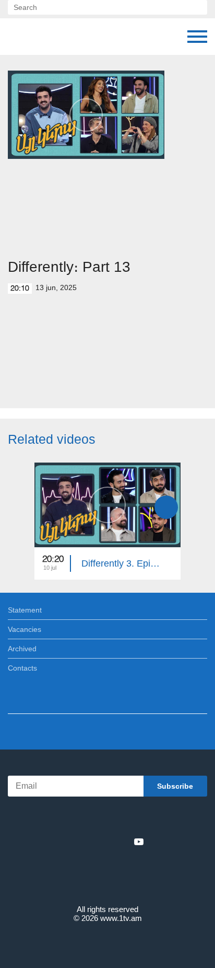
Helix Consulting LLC (107, 943)
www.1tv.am (121, 918)
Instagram (121, 841)
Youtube (139, 841)
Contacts (22, 668)
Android (137, 818)
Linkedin (104, 841)
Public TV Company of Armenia (61, 36)
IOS (78, 818)
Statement (25, 610)
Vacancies (24, 629)
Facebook (71, 841)
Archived (22, 648)
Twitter (86, 841)
